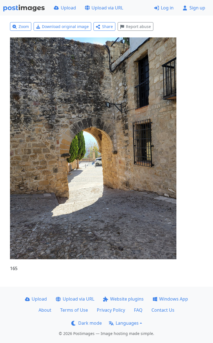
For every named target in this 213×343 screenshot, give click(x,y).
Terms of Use (74, 310)
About (45, 310)
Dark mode (90, 323)
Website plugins (127, 299)
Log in (167, 8)
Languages (127, 323)
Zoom (24, 26)
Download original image (65, 26)
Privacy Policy (111, 310)
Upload (68, 8)
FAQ (138, 310)
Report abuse (138, 26)
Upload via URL (107, 8)
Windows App (173, 299)
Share (107, 26)
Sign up (197, 8)
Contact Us (162, 310)
